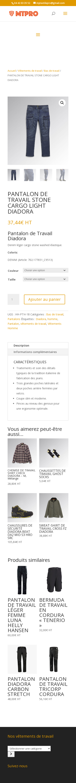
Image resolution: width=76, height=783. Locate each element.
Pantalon (13, 324)
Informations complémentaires (35, 352)
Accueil (12, 70)
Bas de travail (51, 70)
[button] (62, 102)
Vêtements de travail (30, 70)
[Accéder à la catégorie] (11, 754)
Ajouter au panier (44, 299)
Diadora (41, 319)
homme (52, 319)
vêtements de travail (33, 324)
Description (21, 345)
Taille (12, 279)
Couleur (13, 271)
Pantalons (14, 319)
